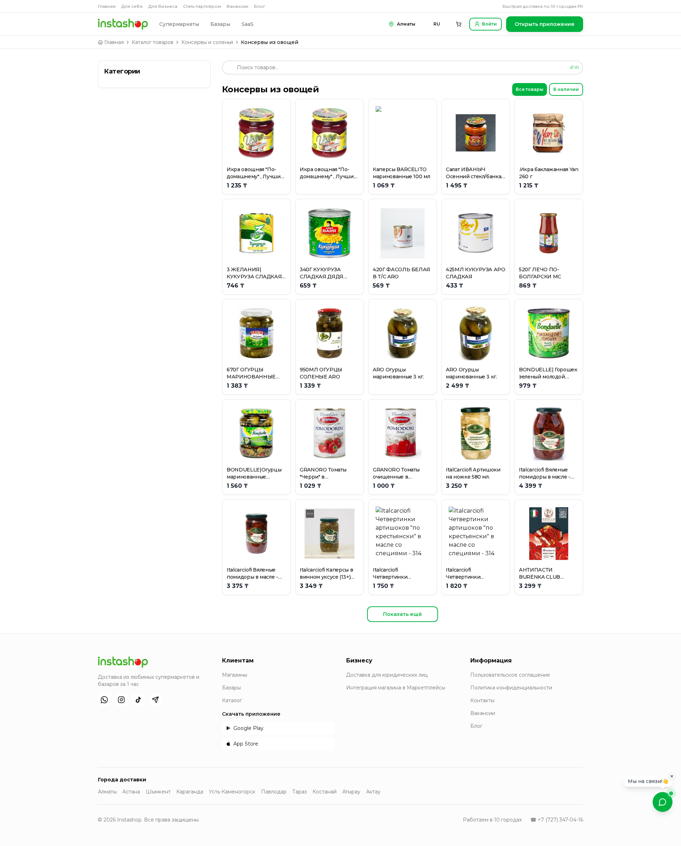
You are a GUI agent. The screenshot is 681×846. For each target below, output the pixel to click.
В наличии (566, 89)
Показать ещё (402, 614)
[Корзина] (458, 24)
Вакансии (237, 6)
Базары (220, 24)
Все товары (529, 89)
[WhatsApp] (104, 699)
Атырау (351, 791)
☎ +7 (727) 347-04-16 (556, 820)
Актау (373, 791)
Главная (107, 6)
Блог (259, 6)
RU (436, 24)
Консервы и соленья (207, 42)
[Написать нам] (662, 802)
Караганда (189, 791)
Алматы (107, 791)
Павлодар (274, 791)
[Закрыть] (671, 775)
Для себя (132, 6)
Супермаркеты (179, 24)
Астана (131, 791)
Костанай (324, 791)
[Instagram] (121, 699)
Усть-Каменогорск (232, 791)
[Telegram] (155, 699)
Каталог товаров (152, 42)
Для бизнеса (162, 6)
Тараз (299, 791)
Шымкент (158, 791)
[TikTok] (138, 699)
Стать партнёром (202, 6)
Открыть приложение (545, 24)
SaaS (248, 24)
